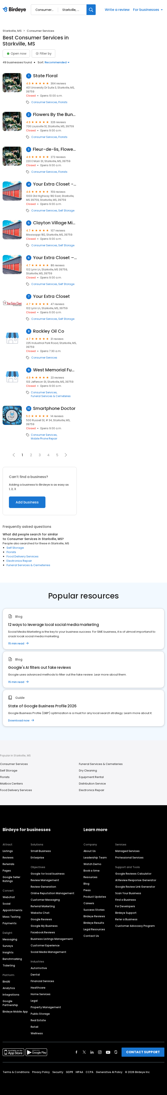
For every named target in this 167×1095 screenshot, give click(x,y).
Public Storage (40, 1014)
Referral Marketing (43, 906)
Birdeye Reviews (94, 916)
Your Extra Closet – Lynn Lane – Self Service (55, 257)
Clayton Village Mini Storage (55, 223)
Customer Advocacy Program (135, 926)
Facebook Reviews (43, 932)
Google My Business (44, 926)
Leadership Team (95, 857)
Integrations (11, 994)
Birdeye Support (126, 913)
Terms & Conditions (16, 1072)
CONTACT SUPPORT (143, 1052)
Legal (34, 1001)
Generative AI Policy (109, 1072)
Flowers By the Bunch (55, 114)
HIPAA (79, 1072)
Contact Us (91, 936)
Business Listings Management (52, 939)
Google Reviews (41, 919)
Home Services (40, 994)
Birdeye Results (94, 923)
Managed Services (127, 851)
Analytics (9, 988)
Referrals (8, 864)
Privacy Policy (41, 1072)
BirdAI (6, 981)
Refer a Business (126, 919)
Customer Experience (45, 945)
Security (57, 1072)
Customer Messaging (45, 900)
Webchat (9, 897)
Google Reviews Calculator (133, 873)
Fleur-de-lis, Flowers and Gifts (55, 149)
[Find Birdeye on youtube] (108, 1052)
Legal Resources (94, 929)
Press (87, 890)
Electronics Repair (19, 561)
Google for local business (48, 873)
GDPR (69, 1072)
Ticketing (9, 965)
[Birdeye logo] (15, 10)
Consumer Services (44, 102)
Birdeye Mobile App (15, 1011)
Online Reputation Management (52, 893)
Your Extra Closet (51, 296)
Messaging (10, 939)
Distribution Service (92, 783)
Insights (8, 952)
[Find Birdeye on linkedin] (92, 1052)
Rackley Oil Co (48, 331)
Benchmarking (12, 959)
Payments (10, 923)
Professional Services (129, 857)
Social (6, 904)
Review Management (45, 880)
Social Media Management (48, 952)
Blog (86, 883)
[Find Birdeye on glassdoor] (116, 1052)
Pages (7, 870)
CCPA (89, 1072)
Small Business (41, 851)
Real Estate (38, 1020)
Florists (62, 102)
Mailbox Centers (11, 783)
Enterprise (37, 857)
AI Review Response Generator (135, 880)
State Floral (45, 76)
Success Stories (94, 910)
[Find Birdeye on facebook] (76, 1052)
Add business (27, 502)
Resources (90, 877)
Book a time (92, 870)
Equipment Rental (91, 777)
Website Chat (40, 913)
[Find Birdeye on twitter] (84, 1052)
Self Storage (66, 210)
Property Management (46, 1007)
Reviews (8, 857)
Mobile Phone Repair (44, 438)
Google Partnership (10, 1003)
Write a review (117, 9)
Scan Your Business (128, 893)
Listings (8, 851)
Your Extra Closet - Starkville (55, 184)
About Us (90, 851)
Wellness (37, 1033)
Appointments (12, 910)
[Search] (91, 9)
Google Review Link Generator (135, 887)
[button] (66, 455)
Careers (89, 903)
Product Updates (95, 897)
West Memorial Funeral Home (55, 370)
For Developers (125, 906)
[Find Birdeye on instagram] (100, 1052)
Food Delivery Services (22, 556)
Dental (35, 974)
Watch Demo (92, 864)
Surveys (8, 946)
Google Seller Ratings (11, 879)
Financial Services (42, 981)
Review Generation (43, 887)
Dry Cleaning (88, 770)
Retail (34, 1027)
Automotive (39, 968)
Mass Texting (11, 917)
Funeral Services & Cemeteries (51, 396)
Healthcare (38, 987)
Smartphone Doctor (54, 408)
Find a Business (125, 900)
